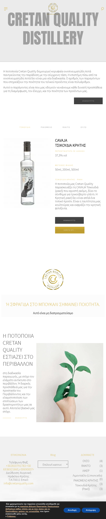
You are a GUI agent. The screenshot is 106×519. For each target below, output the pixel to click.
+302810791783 (16, 466)
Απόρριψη (91, 510)
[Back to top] (99, 512)
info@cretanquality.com (18, 483)
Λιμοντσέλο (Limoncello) (87, 475)
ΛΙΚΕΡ (85, 471)
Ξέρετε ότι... (69, 230)
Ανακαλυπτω (69, 220)
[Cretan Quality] (53, 8)
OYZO (86, 461)
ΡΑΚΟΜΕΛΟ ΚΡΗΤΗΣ (86, 480)
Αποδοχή (72, 510)
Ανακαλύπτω (88, 101)
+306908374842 (29, 469)
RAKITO (86, 466)
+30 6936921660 (17, 467)
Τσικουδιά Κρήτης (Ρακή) (86, 487)
